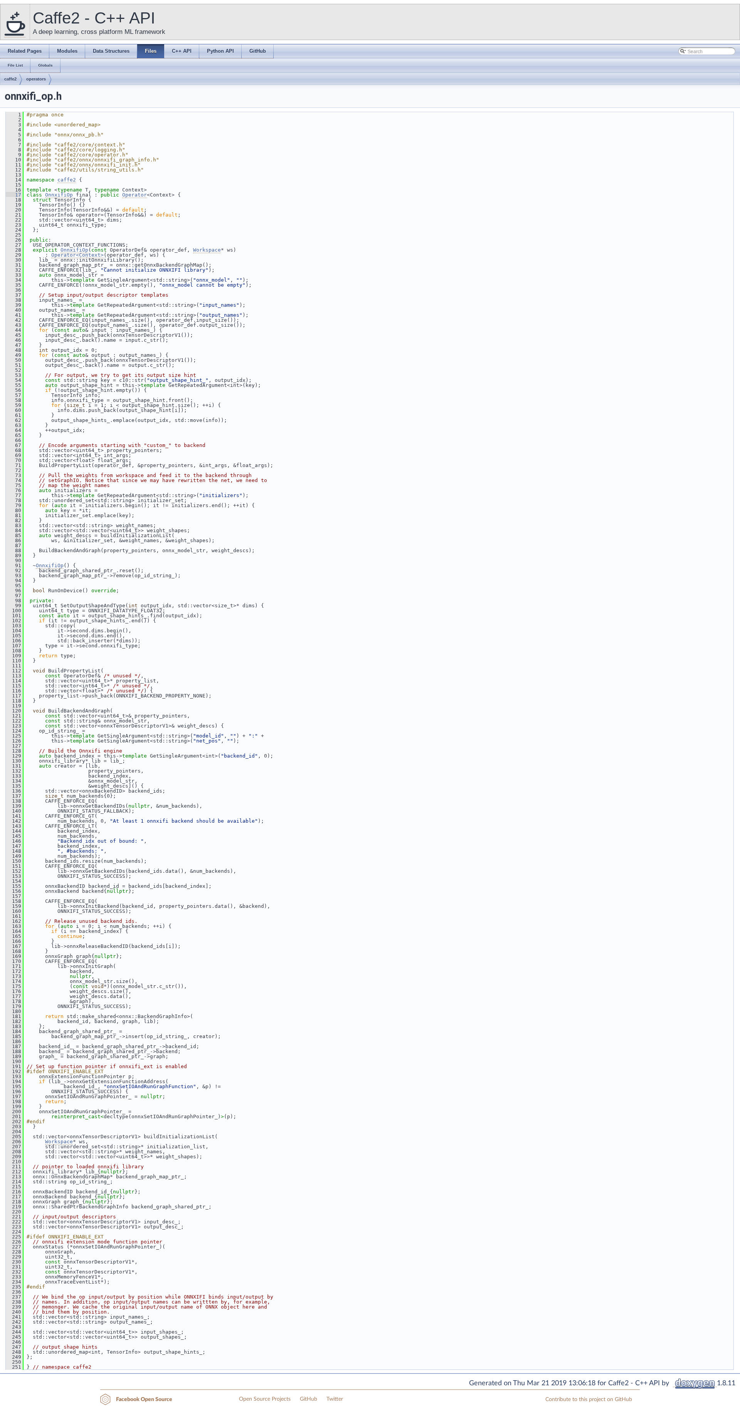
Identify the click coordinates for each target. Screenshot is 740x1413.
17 (13, 195)
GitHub (308, 1399)
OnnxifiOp (59, 195)
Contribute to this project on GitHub (588, 1399)
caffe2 (10, 79)
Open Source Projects (265, 1399)
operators (36, 79)
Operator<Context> (77, 255)
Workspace (207, 250)
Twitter (334, 1399)
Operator (134, 195)
